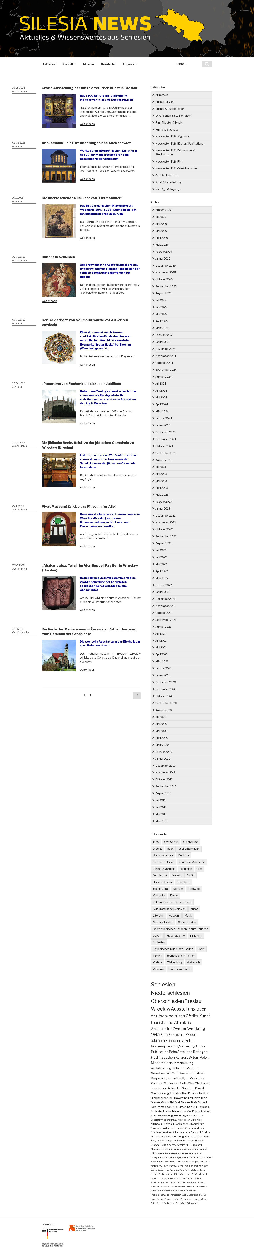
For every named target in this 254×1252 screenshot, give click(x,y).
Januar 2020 (163, 758)
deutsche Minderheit (192, 862)
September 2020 (166, 703)
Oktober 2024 (164, 362)
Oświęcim (156, 1157)
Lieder (208, 1157)
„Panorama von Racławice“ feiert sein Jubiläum (81, 384)
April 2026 (161, 237)
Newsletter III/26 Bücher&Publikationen (180, 143)
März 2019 (161, 821)
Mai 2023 (161, 480)
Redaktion (69, 64)
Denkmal (183, 855)
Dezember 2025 (165, 265)
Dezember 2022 (165, 515)
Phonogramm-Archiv (179, 1195)
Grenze (155, 1102)
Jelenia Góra (160, 888)
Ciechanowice (170, 1161)
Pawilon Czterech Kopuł (195, 1170)
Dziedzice (179, 1191)
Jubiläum (178, 888)
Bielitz (189, 1115)
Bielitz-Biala (199, 1098)
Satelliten (184, 1052)
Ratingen (200, 1052)
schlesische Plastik (197, 1182)
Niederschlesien (163, 922)
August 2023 (163, 460)
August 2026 (163, 209)
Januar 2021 (162, 675)
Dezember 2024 (165, 348)
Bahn (173, 1052)
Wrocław (158, 969)
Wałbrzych (193, 962)
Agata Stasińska (177, 1170)
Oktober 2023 (164, 446)
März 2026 (162, 244)
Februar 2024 (163, 418)
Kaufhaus (168, 1178)
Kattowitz (159, 895)
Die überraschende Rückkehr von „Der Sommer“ (82, 198)
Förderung (184, 1182)
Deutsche (204, 1161)
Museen (88, 64)
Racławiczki (202, 1186)
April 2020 (161, 737)
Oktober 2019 (164, 779)
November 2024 (165, 355)
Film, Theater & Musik (168, 122)
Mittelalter (164, 1107)
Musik (188, 915)
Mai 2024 (161, 397)
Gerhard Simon (174, 1174)
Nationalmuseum (159, 1166)
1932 (197, 1157)
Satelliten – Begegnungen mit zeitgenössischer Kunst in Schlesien (178, 1078)
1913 (186, 1191)
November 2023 (165, 439)
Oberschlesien (187, 922)
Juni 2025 (161, 307)
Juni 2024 (161, 390)
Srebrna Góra (188, 1157)
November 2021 (165, 605)
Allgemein (17, 146)
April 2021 (161, 654)
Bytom (194, 1057)
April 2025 (161, 321)
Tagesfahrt (196, 1145)
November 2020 (165, 689)
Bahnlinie (182, 1140)
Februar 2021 (163, 668)
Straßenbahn (186, 1153)
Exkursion (186, 868)
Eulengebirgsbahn (194, 1178)
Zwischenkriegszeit (196, 1149)
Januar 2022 (162, 591)
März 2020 (162, 744)
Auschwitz (157, 1115)
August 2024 (163, 376)
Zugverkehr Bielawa (159, 1182)
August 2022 (163, 543)
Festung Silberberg (174, 1115)
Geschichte (160, 875)
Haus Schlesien (162, 882)
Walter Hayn (169, 1203)
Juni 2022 (161, 557)
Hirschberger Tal (161, 1098)
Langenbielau (179, 1178)
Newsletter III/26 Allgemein (172, 136)
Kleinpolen (184, 1119)
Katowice (194, 888)
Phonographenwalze (160, 1195)
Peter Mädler (181, 1203)
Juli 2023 (160, 466)
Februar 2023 (163, 501)
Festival (203, 1093)
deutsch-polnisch (163, 862)
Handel (154, 1178)
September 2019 (165, 786)
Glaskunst (202, 1083)
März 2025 (162, 328)
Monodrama (157, 1161)
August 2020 (163, 710)
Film (199, 868)
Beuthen (168, 1057)
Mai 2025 (161, 314)
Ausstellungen (19, 91)
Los (203, 1157)
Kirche (174, 895)
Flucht (156, 1057)
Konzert (181, 1057)
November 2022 (165, 522)
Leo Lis (203, 1195)
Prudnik (206, 1132)
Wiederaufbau (168, 1119)
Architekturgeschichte (168, 1068)
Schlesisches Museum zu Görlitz (173, 949)
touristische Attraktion (181, 955)
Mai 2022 (161, 564)
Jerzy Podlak (157, 1140)
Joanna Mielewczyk (175, 1111)
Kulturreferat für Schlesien (169, 908)
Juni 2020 (161, 723)
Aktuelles (49, 64)
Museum (174, 915)
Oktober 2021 (163, 612)
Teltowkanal (192, 1203)
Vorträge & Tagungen (168, 189)
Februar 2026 (163, 251)
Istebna (197, 1166)
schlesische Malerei (159, 1186)
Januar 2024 (162, 425)
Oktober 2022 (164, 529)
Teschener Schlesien (166, 1088)
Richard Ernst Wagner (188, 1161)
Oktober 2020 (164, 696)
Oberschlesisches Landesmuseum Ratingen (180, 928)
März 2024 (162, 411)
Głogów (183, 1136)
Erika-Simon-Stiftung (184, 1107)
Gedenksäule (194, 1195)
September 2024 (166, 369)
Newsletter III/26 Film (168, 161)
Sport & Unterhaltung (168, 182)
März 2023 (161, 494)
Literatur (158, 915)
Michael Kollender (172, 1199)
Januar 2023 (162, 508)
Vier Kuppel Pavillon (198, 1111)
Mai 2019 (161, 814)
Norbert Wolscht (201, 1199)
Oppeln (157, 935)
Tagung (157, 955)
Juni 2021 (160, 640)
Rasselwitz (182, 1186)
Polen (204, 1057)
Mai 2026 (161, 230)
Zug (166, 1093)
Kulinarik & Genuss (167, 129)
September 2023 (165, 453)
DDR (162, 1153)
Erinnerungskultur (164, 868)
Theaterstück (158, 1136)
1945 (156, 842)
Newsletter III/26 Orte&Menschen (176, 168)
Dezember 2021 (165, 598)
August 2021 (163, 626)
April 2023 (161, 487)
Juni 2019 (161, 807)
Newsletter (108, 64)
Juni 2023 (161, 473)
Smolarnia (191, 1186)
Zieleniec (197, 1153)
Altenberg (156, 1124)
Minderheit (159, 1063)
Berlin (183, 1083)
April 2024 (161, 404)
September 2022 (165, 536)
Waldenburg (174, 962)
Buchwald (168, 1124)
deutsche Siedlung (159, 1174)
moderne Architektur (178, 1145)
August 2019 (163, 793)
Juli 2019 (160, 800)
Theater (175, 1093)
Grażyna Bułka (158, 1145)
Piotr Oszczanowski (198, 1136)
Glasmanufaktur (160, 1128)
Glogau (189, 1128)
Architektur (171, 842)
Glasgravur (171, 1140)
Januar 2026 (162, 258)
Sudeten (188, 1088)
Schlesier (156, 1111)
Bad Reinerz (190, 1093)
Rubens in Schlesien (58, 257)
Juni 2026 (161, 223)
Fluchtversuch (187, 1199)
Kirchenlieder (168, 1191)
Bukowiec (196, 1119)
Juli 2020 (160, 717)
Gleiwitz (177, 875)
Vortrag (157, 962)
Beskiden (167, 1132)
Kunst (194, 908)
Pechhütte (192, 1191)
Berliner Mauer (172, 1153)
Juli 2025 (160, 300)
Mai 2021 (160, 647)
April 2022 (161, 571)
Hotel (187, 1132)
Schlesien (159, 942)
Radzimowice (177, 1128)
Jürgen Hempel (195, 1140)
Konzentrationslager (171, 1157)
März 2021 (161, 661)
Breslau (157, 848)
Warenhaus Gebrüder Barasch (194, 1174)
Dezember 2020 (165, 682)
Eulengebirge (196, 1124)
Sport (201, 949)
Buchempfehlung (189, 848)
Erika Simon (174, 1182)
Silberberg (178, 1132)
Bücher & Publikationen (169, 108)
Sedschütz (172, 1186)
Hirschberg (183, 882)
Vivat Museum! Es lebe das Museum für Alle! (79, 506)
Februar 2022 (163, 585)
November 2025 (165, 272)
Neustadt (196, 1132)
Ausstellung (190, 842)
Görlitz (190, 875)
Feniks (160, 1178)
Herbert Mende (157, 1199)
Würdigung (180, 1149)
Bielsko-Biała (188, 1102)
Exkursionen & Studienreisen (173, 115)
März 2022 (161, 578)
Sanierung (196, 935)
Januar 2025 (162, 341)
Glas (191, 1083)
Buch (170, 848)
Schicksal (204, 1107)
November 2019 (165, 772)
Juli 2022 (160, 550)
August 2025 (163, 293)
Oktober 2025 (164, 279)
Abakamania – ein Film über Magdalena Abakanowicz (86, 143)
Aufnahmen (156, 1191)
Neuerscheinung (180, 1063)
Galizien (189, 1166)
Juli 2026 (160, 216)
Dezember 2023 (165, 432)
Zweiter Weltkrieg (180, 969)
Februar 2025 (163, 334)
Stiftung (155, 1153)
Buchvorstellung (163, 855)
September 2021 (165, 619)
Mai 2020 (161, 730)
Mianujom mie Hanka (162, 1149)
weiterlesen (87, 124)
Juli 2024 (160, 383)
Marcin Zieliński (170, 1102)
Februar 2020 (163, 751)
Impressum (130, 64)
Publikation (159, 1052)
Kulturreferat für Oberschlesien (172, 902)
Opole (200, 1046)
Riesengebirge (175, 935)
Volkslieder (172, 1136)
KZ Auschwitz (163, 1170)
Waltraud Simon (177, 1166)
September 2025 (166, 286)
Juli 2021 (160, 633)
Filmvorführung (182, 1098)
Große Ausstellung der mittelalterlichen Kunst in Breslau (89, 88)
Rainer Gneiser (157, 1203)
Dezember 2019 (165, 765)
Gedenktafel (181, 1124)
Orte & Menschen (21, 632)
